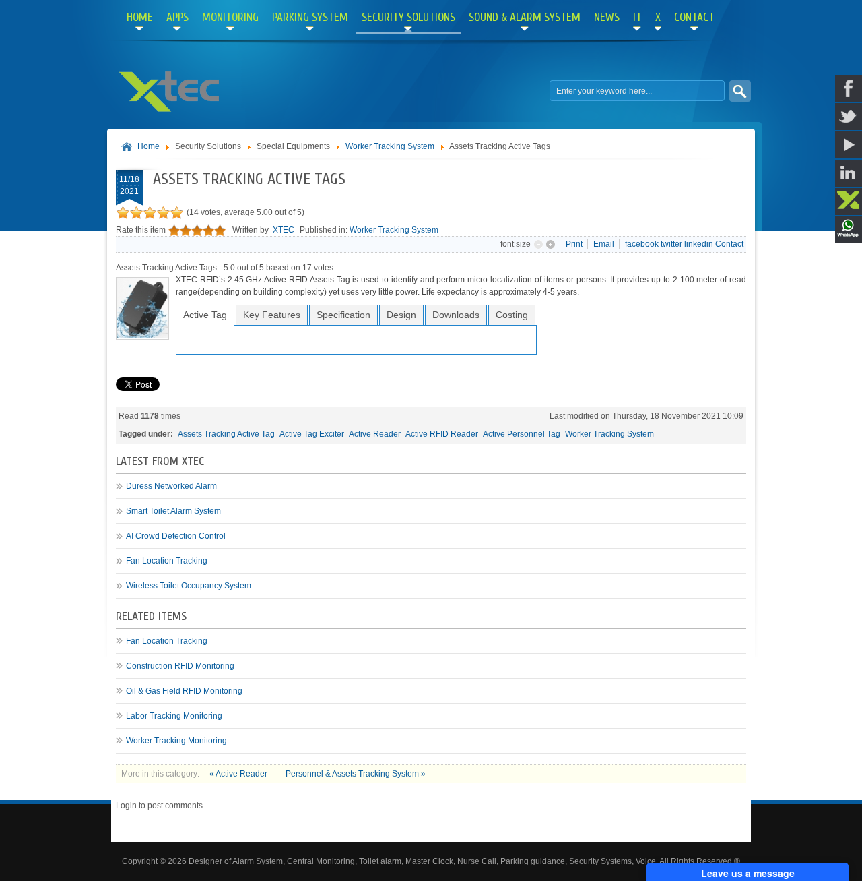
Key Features (271, 314)
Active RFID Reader (441, 434)
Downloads (455, 314)
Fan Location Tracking (166, 561)
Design (401, 314)
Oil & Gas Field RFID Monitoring (184, 691)
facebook (642, 244)
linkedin (698, 244)
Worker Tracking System (389, 146)
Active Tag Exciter (311, 434)
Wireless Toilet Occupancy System (188, 585)
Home (148, 146)
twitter (671, 244)
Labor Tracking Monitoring (174, 716)
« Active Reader (239, 774)
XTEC (283, 230)
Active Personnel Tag (521, 434)
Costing (512, 314)
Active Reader (375, 434)
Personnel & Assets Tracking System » (356, 774)
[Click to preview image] (142, 337)
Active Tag (205, 314)
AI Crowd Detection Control (176, 536)
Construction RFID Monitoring (180, 666)
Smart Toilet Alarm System (173, 511)
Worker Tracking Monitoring (176, 741)
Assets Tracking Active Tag (226, 434)
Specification (343, 314)
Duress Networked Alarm (171, 486)
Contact (729, 244)
